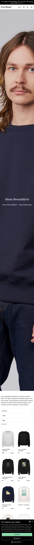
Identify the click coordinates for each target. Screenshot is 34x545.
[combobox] (23, 7)
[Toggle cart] (27, 7)
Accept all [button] (17, 534)
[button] (17, 542)
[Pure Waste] (6, 7)
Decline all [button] (17, 538)
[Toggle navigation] (31, 7)
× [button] (32, 521)
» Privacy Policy (27, 531)
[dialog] (17, 532)
